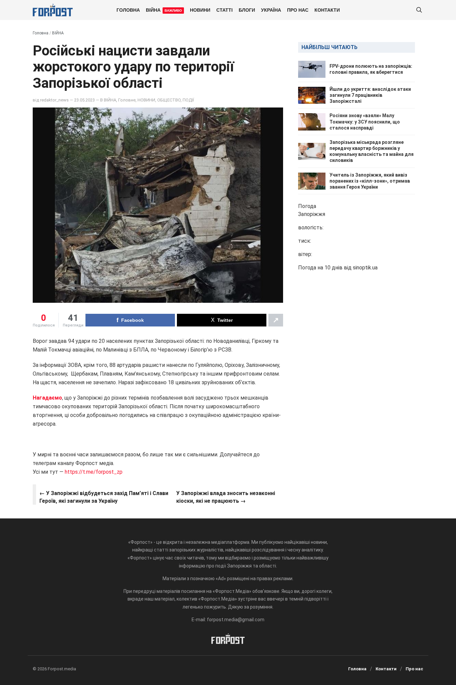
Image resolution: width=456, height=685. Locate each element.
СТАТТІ (224, 9)
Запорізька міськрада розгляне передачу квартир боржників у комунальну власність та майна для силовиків (371, 151)
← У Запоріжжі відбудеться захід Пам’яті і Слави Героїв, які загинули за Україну (103, 497)
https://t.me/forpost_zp (93, 472)
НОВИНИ (200, 9)
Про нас (297, 9)
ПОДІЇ (188, 99)
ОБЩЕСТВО (169, 99)
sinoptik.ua (365, 268)
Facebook (132, 320)
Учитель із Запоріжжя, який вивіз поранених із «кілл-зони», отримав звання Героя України (369, 181)
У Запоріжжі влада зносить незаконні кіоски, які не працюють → (225, 497)
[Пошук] (419, 10)
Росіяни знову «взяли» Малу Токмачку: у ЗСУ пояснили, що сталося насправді (364, 122)
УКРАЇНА (271, 9)
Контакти (327, 9)
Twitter (225, 320)
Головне (127, 99)
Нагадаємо (47, 398)
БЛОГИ (247, 9)
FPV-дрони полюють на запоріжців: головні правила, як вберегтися (370, 69)
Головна (128, 9)
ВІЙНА (164, 9)
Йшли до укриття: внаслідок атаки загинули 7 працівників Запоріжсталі (370, 95)
